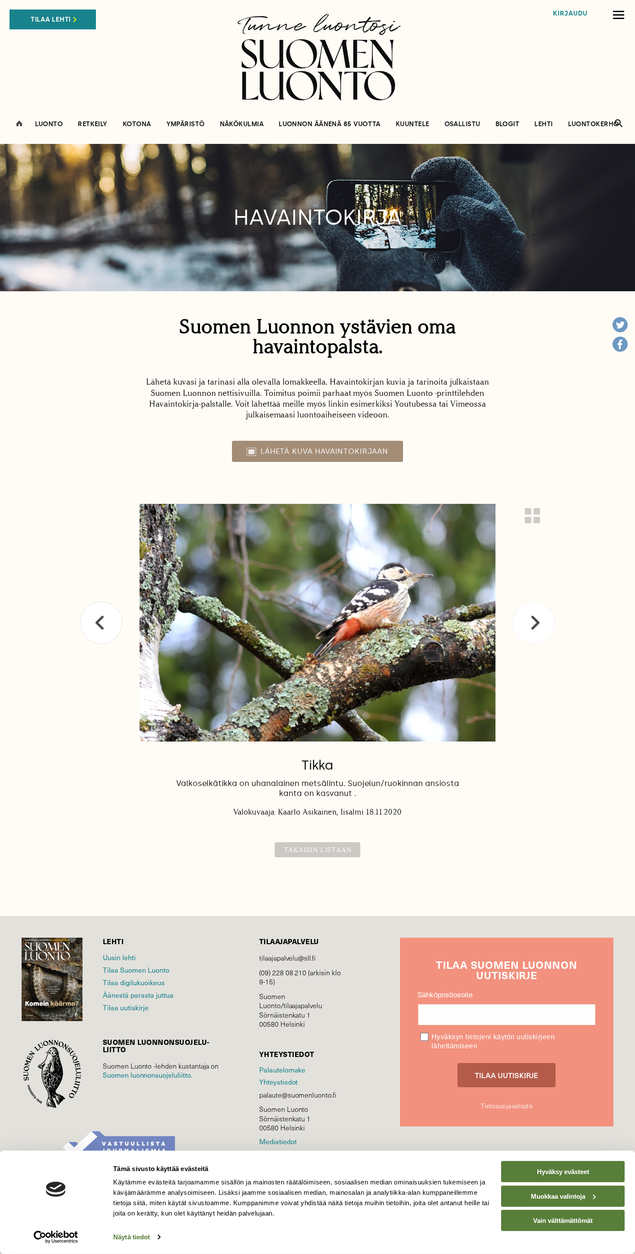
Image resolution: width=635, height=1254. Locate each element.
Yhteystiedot (278, 1081)
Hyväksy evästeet (563, 1171)
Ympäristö (185, 124)
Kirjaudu (570, 13)
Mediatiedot (277, 1141)
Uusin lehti (119, 957)
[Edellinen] (101, 623)
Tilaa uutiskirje (126, 1007)
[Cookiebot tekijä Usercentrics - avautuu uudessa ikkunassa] (56, 1237)
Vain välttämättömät (563, 1220)
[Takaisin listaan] (532, 515)
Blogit (507, 124)
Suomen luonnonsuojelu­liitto (147, 1074)
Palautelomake (282, 1069)
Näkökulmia (242, 124)
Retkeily (93, 124)
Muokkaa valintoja (558, 1196)
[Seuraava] (534, 623)
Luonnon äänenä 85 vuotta (330, 124)
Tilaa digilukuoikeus (134, 982)
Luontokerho (593, 124)
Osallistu (462, 124)
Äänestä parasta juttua (138, 995)
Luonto (49, 124)
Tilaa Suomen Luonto (136, 969)
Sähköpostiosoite (445, 995)
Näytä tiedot (131, 1237)
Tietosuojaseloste (507, 1105)
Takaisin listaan (318, 850)
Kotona (137, 124)
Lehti (543, 124)
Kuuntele (412, 124)
